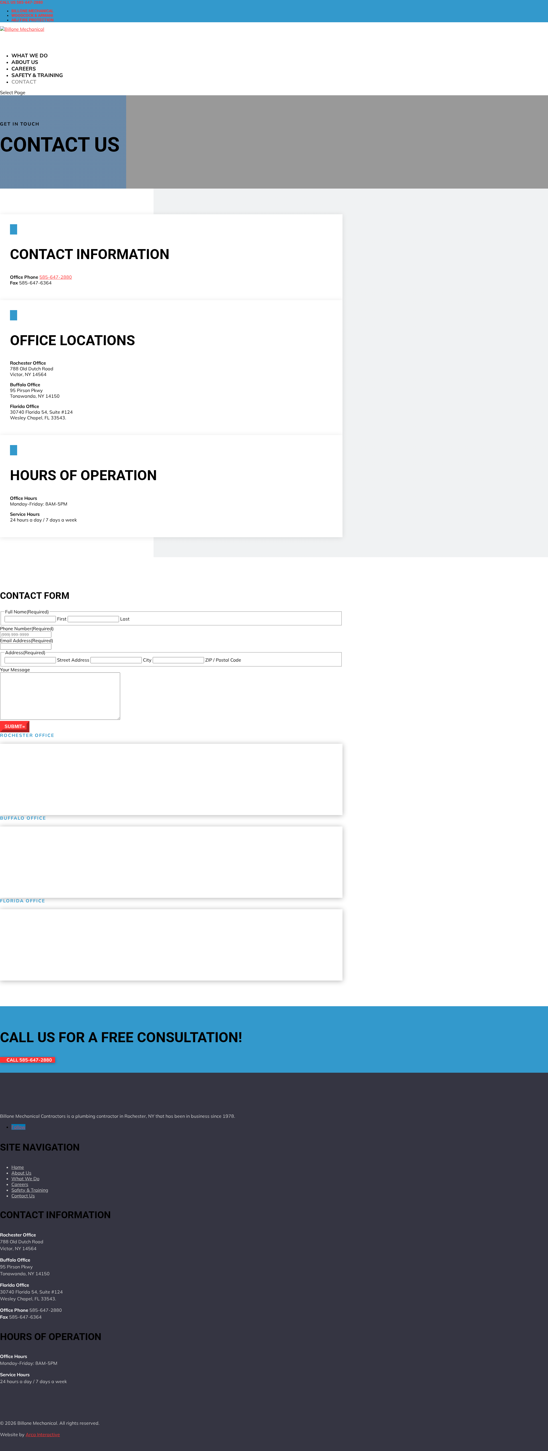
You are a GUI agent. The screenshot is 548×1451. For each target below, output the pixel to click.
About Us (21, 1173)
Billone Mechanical (32, 11)
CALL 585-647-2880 (29, 1060)
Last (125, 619)
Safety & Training (37, 75)
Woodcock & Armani (32, 15)
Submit (13, 726)
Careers (19, 1184)
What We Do (25, 1178)
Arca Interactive (43, 1434)
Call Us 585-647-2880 (21, 2)
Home (17, 1167)
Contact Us (23, 1196)
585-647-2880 (55, 277)
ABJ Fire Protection (32, 20)
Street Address (73, 660)
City (147, 660)
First (62, 619)
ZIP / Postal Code (223, 660)
